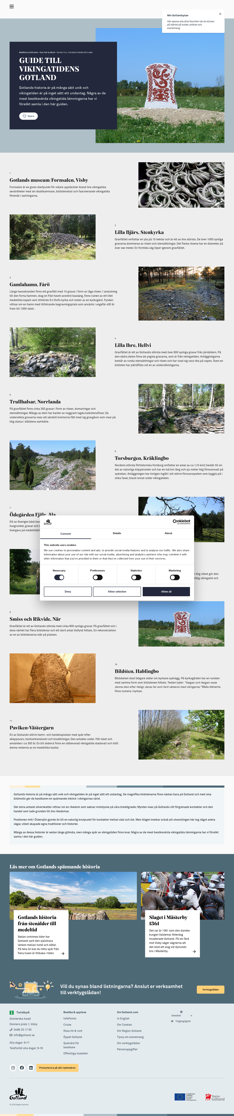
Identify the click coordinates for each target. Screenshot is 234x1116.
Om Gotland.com (127, 1012)
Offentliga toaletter (75, 1053)
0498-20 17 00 (23, 1029)
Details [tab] (117, 533)
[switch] (98, 577)
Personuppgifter (127, 1049)
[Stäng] (220, 14)
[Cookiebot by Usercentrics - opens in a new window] (175, 522)
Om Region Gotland (129, 1031)
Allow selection (117, 591)
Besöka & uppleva (74, 1012)
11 (11, 721)
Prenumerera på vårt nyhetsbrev (57, 1068)
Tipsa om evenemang (130, 1037)
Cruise (67, 1024)
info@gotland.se (24, 1035)
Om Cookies (124, 1024)
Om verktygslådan (128, 1043)
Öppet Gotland (72, 1037)
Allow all (166, 591)
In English (123, 1018)
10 (116, 664)
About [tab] (168, 533)
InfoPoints (69, 1018)
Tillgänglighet (183, 1021)
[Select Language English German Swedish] (182, 1014)
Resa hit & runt (72, 1031)
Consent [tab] (65, 533)
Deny (68, 591)
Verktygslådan (210, 990)
